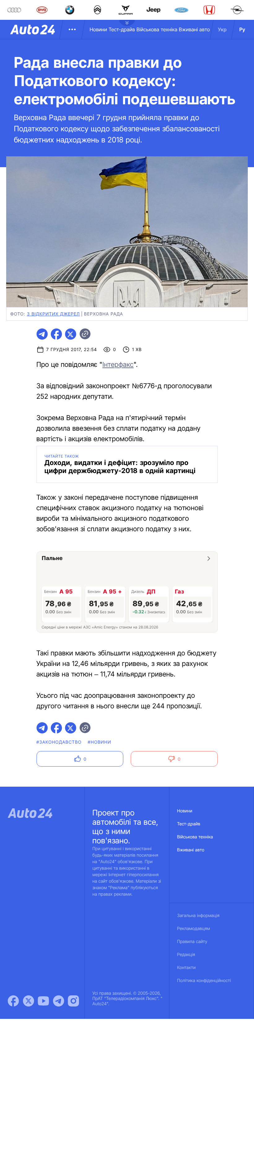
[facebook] (56, 334)
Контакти (186, 967)
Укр (222, 29)
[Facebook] (13, 1000)
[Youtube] (43, 1000)
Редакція (186, 954)
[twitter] (70, 334)
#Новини (99, 742)
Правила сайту (192, 941)
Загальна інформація (198, 915)
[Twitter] (28, 1000)
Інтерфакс (118, 365)
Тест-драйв (122, 29)
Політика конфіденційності (204, 980)
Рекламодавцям (193, 928)
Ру (242, 29)
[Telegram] (58, 1000)
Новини (98, 29)
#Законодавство (59, 742)
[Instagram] (73, 1000)
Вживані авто (194, 29)
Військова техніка (157, 29)
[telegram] (42, 334)
